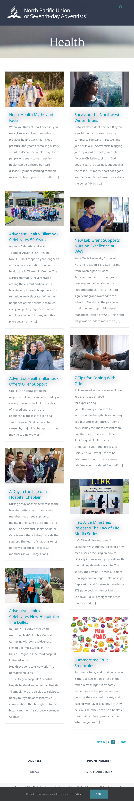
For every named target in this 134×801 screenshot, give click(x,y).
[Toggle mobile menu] (127, 7)
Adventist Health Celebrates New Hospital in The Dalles (34, 616)
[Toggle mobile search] (120, 7)
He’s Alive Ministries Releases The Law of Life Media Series (97, 527)
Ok (98, 794)
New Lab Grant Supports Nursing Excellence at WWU (97, 245)
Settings (79, 793)
